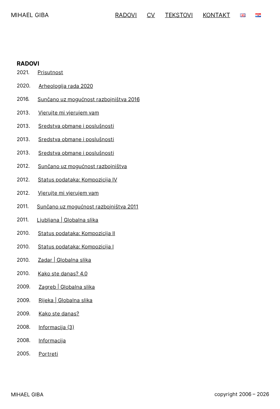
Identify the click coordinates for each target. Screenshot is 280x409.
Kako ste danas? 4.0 (62, 273)
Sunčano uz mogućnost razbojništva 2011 (87, 206)
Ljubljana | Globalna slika (67, 220)
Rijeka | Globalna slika (66, 300)
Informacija (52, 340)
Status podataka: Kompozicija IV (77, 179)
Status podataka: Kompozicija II (76, 233)
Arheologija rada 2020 (66, 86)
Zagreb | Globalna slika (67, 287)
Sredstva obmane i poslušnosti (76, 126)
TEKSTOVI (179, 14)
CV (151, 14)
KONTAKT (216, 14)
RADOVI (126, 14)
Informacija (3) (56, 327)
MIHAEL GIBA (30, 14)
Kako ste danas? (59, 313)
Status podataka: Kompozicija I (76, 246)
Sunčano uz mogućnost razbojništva (82, 166)
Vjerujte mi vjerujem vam (68, 112)
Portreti (48, 354)
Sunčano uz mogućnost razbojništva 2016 (89, 99)
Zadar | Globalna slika (64, 260)
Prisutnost (50, 72)
